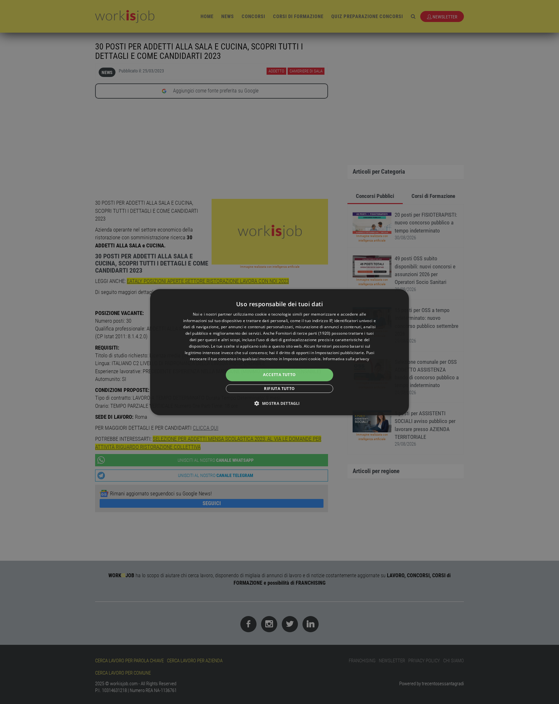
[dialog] (279, 352)
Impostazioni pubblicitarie (339, 352)
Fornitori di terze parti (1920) (303, 333)
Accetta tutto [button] (279, 374)
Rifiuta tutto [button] (279, 388)
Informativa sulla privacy (346, 359)
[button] (279, 403)
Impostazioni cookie (302, 359)
